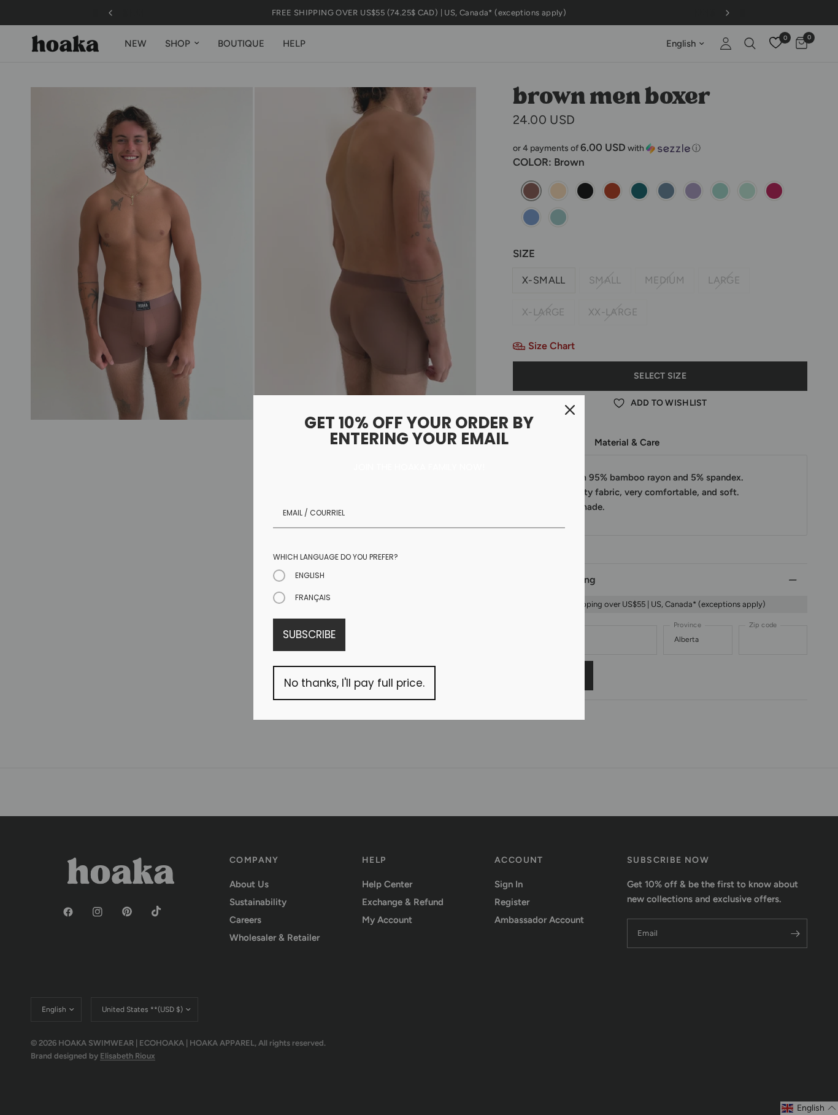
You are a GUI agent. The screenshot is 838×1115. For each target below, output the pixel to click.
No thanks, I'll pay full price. (354, 683)
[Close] (570, 410)
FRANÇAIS (313, 597)
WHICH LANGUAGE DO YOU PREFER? (335, 557)
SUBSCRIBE (309, 634)
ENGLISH (310, 575)
